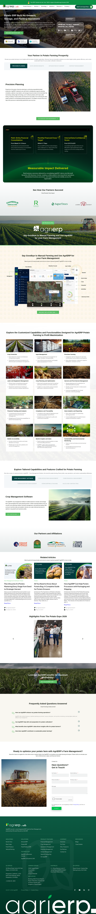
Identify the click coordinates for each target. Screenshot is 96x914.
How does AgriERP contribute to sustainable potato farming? (33, 731)
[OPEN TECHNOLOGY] (47, 6)
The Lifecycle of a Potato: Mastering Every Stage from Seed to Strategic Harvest (17, 586)
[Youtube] (79, 890)
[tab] (18, 66)
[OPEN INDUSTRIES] (54, 6)
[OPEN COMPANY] (69, 6)
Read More (7, 603)
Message (54, 786)
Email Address (73, 773)
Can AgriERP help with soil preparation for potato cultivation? (33, 722)
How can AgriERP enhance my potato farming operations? (32, 712)
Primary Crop (73, 779)
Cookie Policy (34, 890)
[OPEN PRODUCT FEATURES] (32, 6)
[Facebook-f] (74, 890)
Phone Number (55, 779)
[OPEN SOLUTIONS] (39, 6)
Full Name (54, 773)
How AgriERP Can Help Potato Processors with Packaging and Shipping (77, 586)
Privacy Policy (76, 804)
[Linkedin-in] (84, 890)
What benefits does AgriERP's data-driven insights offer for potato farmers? (38, 726)
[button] (13, 639)
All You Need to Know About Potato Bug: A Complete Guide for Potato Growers (46, 586)
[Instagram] (88, 890)
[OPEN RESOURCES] (62, 6)
